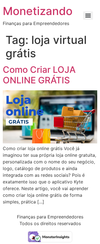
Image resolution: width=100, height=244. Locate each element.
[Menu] (88, 15)
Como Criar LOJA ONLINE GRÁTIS (39, 75)
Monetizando (37, 11)
